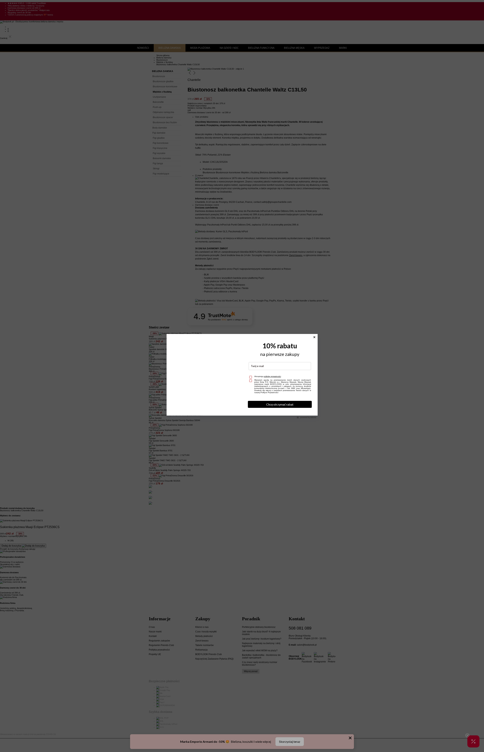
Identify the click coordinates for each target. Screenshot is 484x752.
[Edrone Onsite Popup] (242, 376)
